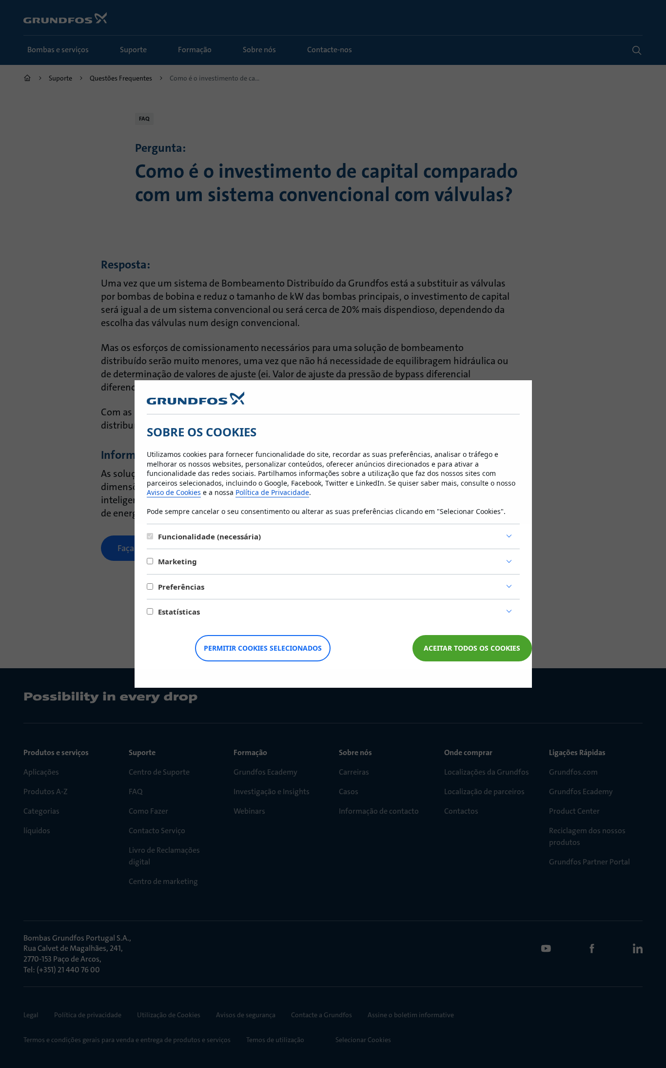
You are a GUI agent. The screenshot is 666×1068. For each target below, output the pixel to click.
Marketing (177, 561)
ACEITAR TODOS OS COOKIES (472, 648)
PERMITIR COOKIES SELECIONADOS (263, 648)
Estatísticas (179, 611)
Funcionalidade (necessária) (209, 536)
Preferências (181, 587)
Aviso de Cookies (174, 492)
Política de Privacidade (272, 492)
